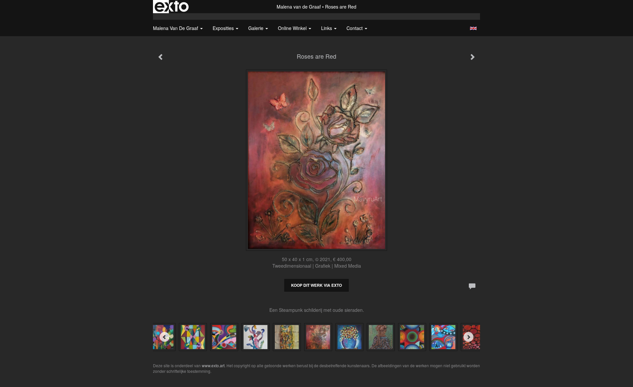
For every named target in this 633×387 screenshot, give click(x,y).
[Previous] (164, 337)
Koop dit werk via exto (316, 285)
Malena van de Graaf (299, 6)
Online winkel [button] (293, 28)
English (473, 28)
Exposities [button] (224, 28)
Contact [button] (355, 28)
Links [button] (327, 28)
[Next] (468, 337)
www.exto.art (213, 365)
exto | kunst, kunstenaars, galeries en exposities (171, 6)
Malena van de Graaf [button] (176, 28)
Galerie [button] (256, 28)
